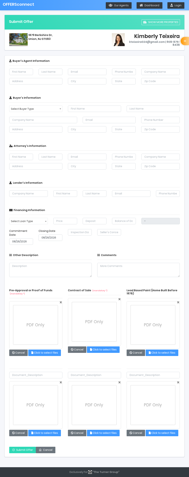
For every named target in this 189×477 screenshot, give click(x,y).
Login (177, 5)
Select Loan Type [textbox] (22, 221)
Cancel (47, 450)
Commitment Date (18, 233)
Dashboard (151, 5)
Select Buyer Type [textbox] (22, 109)
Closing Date (47, 231)
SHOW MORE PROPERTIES (162, 22)
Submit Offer (24, 450)
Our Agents (120, 5)
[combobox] (35, 109)
